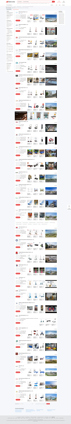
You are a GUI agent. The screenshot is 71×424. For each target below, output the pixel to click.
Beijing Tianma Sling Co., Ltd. (23, 11)
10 (19, 403)
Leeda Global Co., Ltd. (22, 277)
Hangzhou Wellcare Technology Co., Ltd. (25, 197)
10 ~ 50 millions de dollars (10, 48)
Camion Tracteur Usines (28, 411)
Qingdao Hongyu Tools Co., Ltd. (23, 264)
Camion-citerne (35, 224)
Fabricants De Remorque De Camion (63, 13)
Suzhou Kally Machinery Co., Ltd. (23, 315)
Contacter (18, 20)
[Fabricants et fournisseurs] (10, 2)
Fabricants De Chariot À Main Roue (30, 409)
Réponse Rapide (9, 30)
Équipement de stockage (32, 222)
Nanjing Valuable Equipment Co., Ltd (25, 49)
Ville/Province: (17, 28)
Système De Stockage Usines (18, 411)
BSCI (8, 40)
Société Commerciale (9, 22)
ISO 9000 (8, 39)
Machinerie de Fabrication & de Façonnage (10, 12)
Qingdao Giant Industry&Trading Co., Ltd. (25, 100)
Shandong (9, 64)
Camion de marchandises (40, 222)
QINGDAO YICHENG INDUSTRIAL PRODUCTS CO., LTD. (27, 302)
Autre (8, 26)
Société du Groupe (9, 24)
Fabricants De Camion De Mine (62, 20)
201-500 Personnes (10, 59)
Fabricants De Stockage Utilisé (62, 22)
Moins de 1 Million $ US (9, 45)
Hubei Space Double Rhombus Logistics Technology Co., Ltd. (28, 37)
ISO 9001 (8, 36)
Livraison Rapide (9, 31)
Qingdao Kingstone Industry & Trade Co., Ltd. (25, 209)
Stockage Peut (46, 222)
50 (22, 403)
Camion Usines (38, 410)
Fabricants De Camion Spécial (62, 19)
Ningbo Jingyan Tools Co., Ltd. (23, 87)
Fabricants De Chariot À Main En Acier (19, 409)
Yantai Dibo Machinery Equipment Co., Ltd (25, 146)
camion (39, 224)
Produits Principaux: (18, 27)
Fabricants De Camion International (63, 21)
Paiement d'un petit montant (9, 33)
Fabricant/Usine (10, 23)
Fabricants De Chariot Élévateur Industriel (30, 410)
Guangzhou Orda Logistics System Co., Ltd (25, 184)
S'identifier (63, 2)
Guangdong (9, 65)
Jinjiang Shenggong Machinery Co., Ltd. (24, 353)
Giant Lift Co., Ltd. (21, 365)
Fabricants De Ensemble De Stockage (63, 14)
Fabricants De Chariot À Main (62, 23)
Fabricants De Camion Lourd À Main (51, 409)
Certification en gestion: (19, 18)
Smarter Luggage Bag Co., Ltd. (23, 327)
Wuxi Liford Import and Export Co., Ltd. (24, 378)
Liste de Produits (9, 9)
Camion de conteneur (18, 224)
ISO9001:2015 (9, 38)
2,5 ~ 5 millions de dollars (10, 50)
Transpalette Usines (49, 410)
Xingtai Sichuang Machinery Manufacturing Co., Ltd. (26, 239)
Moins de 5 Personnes (9, 58)
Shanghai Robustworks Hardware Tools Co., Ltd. (26, 252)
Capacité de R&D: (18, 67)
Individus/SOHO (9, 25)
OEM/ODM (8, 29)
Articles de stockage (18, 222)
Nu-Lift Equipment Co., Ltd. (23, 290)
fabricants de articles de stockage (26, 3)
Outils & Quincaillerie (10, 14)
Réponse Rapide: (18, 106)
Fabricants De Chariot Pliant (18, 410)
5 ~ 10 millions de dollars (10, 46)
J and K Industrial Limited (22, 62)
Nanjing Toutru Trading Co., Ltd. (23, 121)
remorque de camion (44, 224)
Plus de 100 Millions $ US (10, 52)
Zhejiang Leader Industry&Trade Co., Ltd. (25, 134)
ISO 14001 (9, 37)
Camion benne (25, 224)
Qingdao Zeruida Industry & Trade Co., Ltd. (25, 340)
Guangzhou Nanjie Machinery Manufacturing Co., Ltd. (27, 159)
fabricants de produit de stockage (34, 3)
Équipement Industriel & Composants (10, 15)
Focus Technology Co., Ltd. (35, 419)
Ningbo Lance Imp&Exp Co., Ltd (23, 24)
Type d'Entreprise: (18, 65)
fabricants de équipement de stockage (43, 3)
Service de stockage (52, 222)
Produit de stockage (25, 222)
